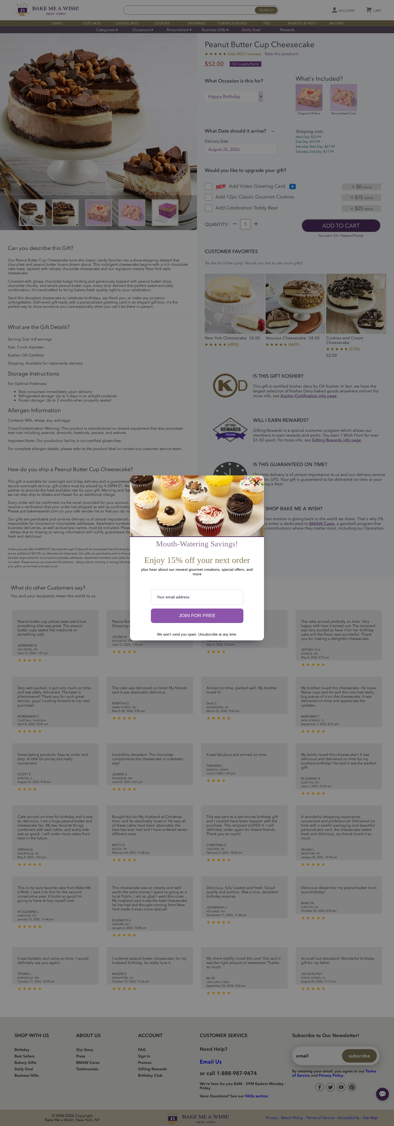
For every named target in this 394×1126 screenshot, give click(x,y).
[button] (197, 616)
